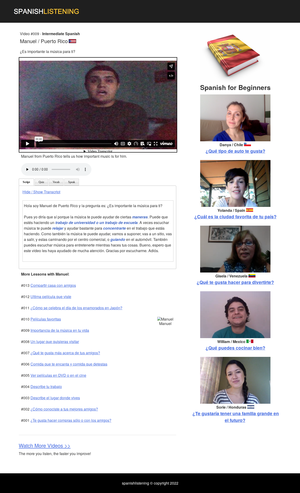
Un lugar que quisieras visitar (54, 341)
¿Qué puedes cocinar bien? (235, 347)
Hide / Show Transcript (41, 191)
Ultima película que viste (50, 296)
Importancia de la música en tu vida (59, 330)
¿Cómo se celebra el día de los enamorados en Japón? (76, 307)
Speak (71, 182)
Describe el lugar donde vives (55, 397)
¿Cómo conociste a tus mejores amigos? (64, 409)
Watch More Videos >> (45, 445)
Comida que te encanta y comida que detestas (68, 364)
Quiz (41, 182)
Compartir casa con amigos (53, 285)
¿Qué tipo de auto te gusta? (235, 151)
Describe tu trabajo (46, 386)
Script (26, 182)
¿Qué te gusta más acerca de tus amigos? (65, 352)
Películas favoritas (45, 319)
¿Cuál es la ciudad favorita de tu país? (235, 216)
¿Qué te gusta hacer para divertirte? (235, 282)
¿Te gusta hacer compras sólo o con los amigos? (70, 420)
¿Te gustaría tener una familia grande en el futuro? (235, 416)
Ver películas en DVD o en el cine (58, 375)
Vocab (56, 182)
